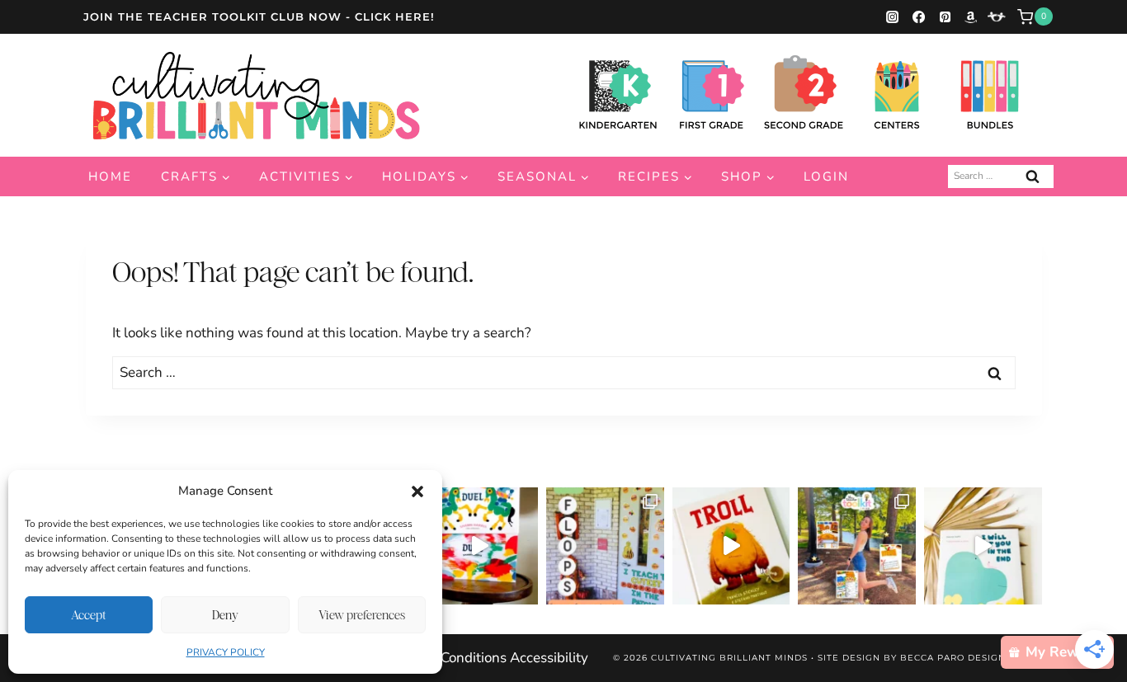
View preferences (361, 615)
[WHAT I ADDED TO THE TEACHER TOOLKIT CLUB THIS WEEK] (857, 546)
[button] (417, 491)
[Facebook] (918, 16)
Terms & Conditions (446, 657)
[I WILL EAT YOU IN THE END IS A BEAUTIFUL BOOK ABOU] (983, 546)
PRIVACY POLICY (225, 652)
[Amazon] (971, 16)
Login (826, 176)
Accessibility (549, 657)
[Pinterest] (944, 16)
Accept (88, 615)
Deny (225, 615)
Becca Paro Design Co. (963, 657)
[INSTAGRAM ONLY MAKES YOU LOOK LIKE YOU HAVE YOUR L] (605, 546)
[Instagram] (892, 16)
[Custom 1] (996, 16)
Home (110, 176)
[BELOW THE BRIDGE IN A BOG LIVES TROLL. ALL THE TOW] (731, 546)
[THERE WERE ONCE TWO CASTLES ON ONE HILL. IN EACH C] (480, 546)
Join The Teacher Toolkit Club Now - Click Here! (259, 16)
